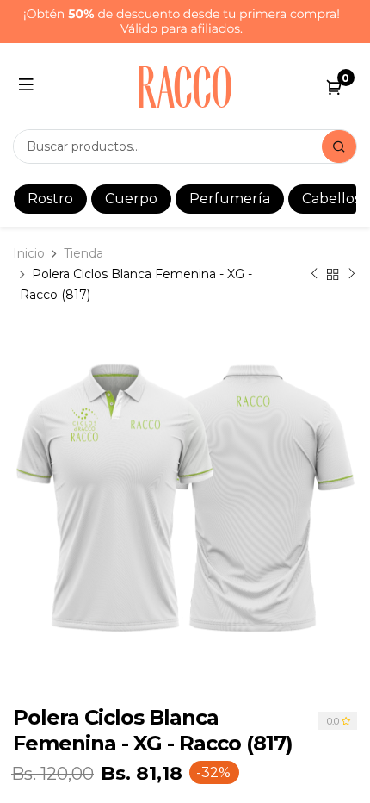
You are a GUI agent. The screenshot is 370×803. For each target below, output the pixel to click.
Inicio (29, 253)
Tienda (83, 253)
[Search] (339, 146)
